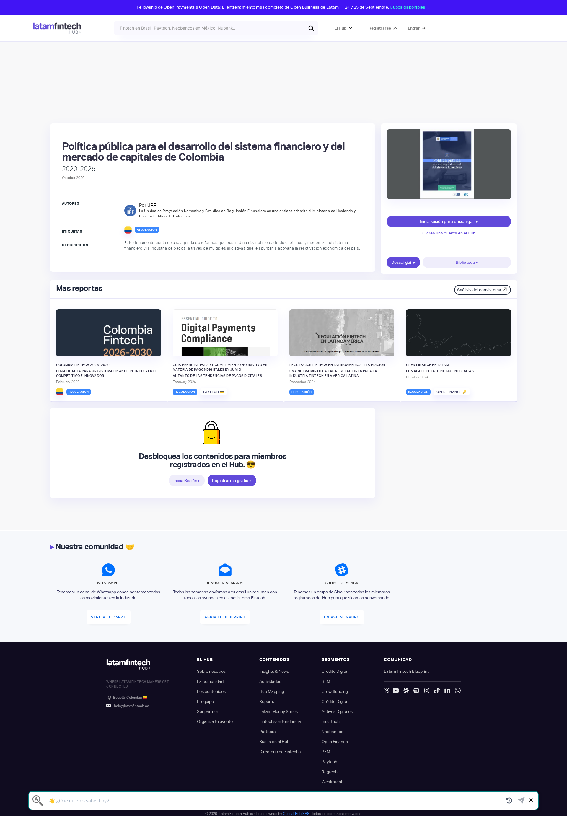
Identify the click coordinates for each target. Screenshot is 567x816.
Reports (266, 701)
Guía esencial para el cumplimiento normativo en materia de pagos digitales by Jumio (220, 367)
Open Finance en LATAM (427, 365)
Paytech (329, 761)
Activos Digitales (337, 711)
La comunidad (210, 681)
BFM (326, 681)
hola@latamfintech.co (131, 706)
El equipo (205, 701)
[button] (344, 28)
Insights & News (274, 671)
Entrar (414, 28)
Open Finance (335, 741)
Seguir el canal (108, 617)
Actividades (270, 681)
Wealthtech (332, 781)
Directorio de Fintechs (280, 751)
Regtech (330, 771)
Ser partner (207, 711)
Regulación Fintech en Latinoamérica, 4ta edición (337, 365)
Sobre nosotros (211, 671)
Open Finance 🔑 (451, 392)
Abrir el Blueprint (225, 617)
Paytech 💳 (213, 392)
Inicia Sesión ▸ (186, 480)
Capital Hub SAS (296, 814)
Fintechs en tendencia (280, 721)
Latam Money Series (278, 711)
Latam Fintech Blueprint (406, 671)
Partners (267, 731)
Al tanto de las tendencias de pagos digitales (217, 375)
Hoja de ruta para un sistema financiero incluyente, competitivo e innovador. (107, 373)
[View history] (509, 800)
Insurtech (331, 721)
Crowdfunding (335, 691)
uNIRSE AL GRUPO (342, 617)
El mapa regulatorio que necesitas (440, 371)
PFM (326, 751)
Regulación (147, 229)
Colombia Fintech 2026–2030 (83, 365)
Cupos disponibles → (410, 7)
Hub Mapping (271, 691)
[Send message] (521, 800)
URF (152, 205)
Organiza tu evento (215, 721)
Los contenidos (211, 691)
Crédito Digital (335, 671)
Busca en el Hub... (275, 741)
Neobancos (332, 731)
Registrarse (380, 28)
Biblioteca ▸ (467, 262)
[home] (57, 28)
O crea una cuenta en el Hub (448, 233)
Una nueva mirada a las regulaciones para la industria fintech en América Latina (333, 373)
